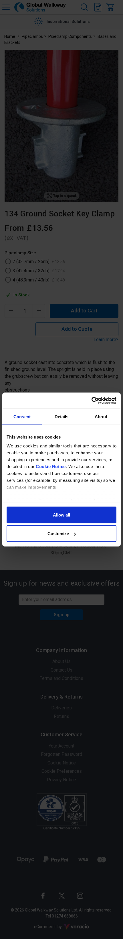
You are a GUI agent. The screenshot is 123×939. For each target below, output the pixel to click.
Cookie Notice (51, 466)
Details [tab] (62, 416)
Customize (58, 533)
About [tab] (101, 416)
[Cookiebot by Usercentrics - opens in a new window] (91, 400)
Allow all (61, 514)
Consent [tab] (22, 416)
